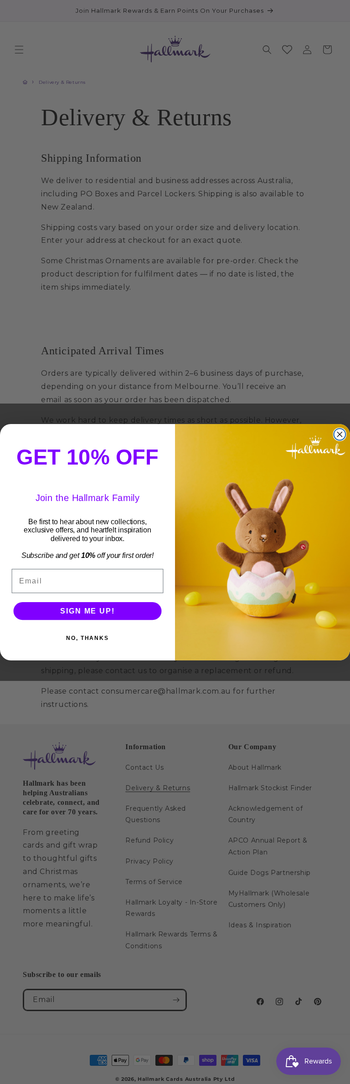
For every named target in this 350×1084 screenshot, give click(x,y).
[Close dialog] (340, 434)
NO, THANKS (87, 637)
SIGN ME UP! (87, 610)
